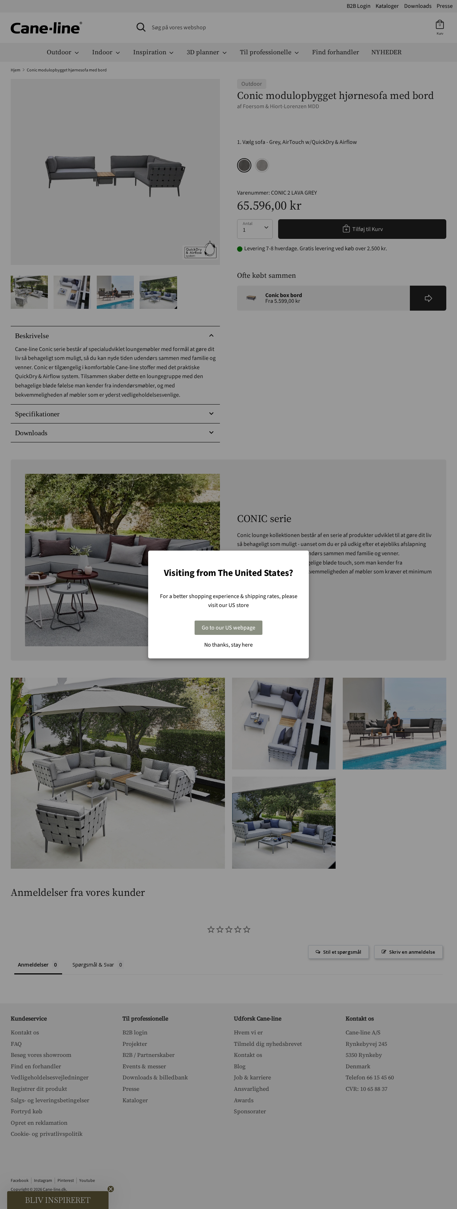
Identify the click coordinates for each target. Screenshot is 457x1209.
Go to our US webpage (228, 628)
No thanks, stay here (228, 645)
